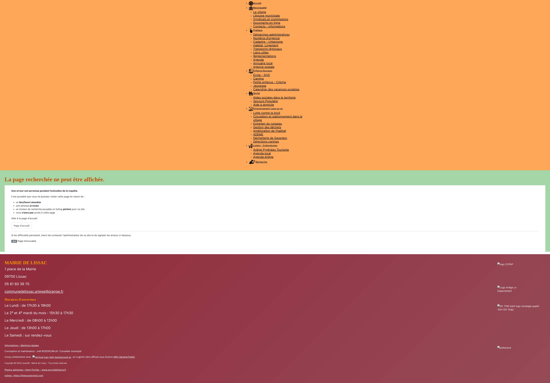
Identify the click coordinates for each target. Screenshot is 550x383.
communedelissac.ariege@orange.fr (34, 291)
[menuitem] (255, 3)
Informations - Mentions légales (22, 345)
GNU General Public (124, 356)
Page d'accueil (22, 225)
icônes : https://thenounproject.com (24, 375)
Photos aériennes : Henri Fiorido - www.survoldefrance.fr (35, 369)
